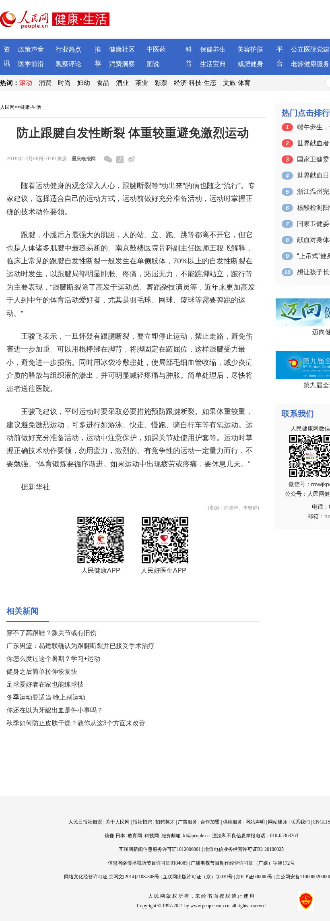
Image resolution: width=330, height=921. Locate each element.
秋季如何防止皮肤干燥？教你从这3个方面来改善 (75, 723)
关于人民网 (117, 822)
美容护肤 (250, 49)
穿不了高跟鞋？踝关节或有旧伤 (51, 632)
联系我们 (300, 822)
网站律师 (277, 822)
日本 (120, 835)
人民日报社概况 (85, 822)
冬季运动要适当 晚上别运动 (45, 697)
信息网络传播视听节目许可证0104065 (148, 863)
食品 (103, 82)
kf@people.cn (196, 835)
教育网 (135, 835)
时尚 (64, 82)
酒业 (122, 82)
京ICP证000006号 (254, 877)
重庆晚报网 (84, 158)
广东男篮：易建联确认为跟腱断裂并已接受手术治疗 (80, 645)
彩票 (161, 82)
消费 (45, 82)
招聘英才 (165, 822)
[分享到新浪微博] (131, 159)
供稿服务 (232, 822)
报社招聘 (142, 822)
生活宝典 (213, 63)
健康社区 (122, 49)
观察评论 (68, 63)
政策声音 (31, 49)
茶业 (141, 82)
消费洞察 (122, 63)
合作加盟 (210, 822)
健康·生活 (30, 107)
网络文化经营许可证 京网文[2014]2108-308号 (111, 877)
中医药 (156, 49)
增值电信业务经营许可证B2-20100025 (244, 849)
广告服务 (187, 822)
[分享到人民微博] (120, 159)
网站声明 (255, 822)
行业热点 (68, 49)
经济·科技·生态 (195, 82)
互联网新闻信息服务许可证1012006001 (160, 849)
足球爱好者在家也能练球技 (45, 684)
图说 (152, 63)
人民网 (7, 107)
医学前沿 (31, 63)
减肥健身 (250, 63)
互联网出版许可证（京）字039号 (198, 877)
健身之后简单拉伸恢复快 (41, 671)
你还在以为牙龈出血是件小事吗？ (54, 710)
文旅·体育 (237, 82)
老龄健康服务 (310, 63)
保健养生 (213, 49)
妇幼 (83, 82)
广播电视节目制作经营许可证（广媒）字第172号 (243, 863)
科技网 (151, 835)
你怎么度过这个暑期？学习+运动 (53, 658)
